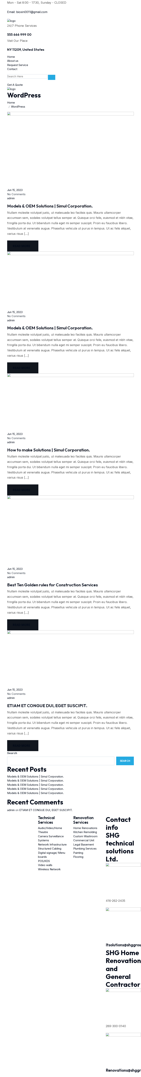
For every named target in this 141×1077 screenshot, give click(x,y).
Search (12, 753)
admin (11, 198)
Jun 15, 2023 (15, 190)
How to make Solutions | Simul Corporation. (48, 450)
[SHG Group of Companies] (11, 20)
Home (11, 56)
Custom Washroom (85, 836)
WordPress (18, 106)
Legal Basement (83, 844)
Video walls (45, 865)
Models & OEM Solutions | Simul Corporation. (50, 206)
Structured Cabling (49, 848)
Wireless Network (49, 869)
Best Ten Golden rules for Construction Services (52, 584)
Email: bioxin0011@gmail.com (27, 12)
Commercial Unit (83, 840)
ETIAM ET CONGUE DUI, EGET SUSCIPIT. (47, 705)
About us (12, 61)
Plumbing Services (85, 848)
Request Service (17, 65)
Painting (78, 852)
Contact (12, 69)
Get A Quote (15, 85)
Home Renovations (85, 828)
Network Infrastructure (52, 844)
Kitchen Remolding (85, 832)
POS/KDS (44, 861)
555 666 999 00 (19, 34)
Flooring (78, 857)
